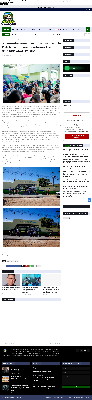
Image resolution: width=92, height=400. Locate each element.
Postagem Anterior (8, 343)
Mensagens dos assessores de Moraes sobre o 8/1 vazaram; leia (75, 150)
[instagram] (76, 202)
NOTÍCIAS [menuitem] (15, 30)
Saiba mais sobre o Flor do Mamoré (77, 136)
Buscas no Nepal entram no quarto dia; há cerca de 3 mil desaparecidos (46, 370)
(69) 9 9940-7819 (78, 120)
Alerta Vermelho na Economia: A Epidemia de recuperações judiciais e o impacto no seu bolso (76, 181)
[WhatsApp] (31, 266)
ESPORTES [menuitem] (41, 30)
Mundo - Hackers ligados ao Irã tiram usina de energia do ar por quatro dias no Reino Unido (76, 161)
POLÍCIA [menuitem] (23, 30)
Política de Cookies (66, 398)
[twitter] (76, 201)
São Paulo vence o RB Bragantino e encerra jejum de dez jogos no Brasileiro (46, 387)
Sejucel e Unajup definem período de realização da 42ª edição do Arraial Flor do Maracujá (31, 290)
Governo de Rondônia (17, 40)
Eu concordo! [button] (4, 4)
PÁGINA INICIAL (67, 105)
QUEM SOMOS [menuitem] (74, 30)
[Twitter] (23, 266)
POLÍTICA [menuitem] (32, 30)
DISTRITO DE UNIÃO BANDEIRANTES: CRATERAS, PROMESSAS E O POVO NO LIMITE (76, 155)
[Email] (35, 266)
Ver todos (57, 271)
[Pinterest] (27, 266)
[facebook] (76, 200)
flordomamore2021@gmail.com (74, 125)
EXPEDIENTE (76, 115)
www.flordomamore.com (81, 131)
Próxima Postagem (54, 343)
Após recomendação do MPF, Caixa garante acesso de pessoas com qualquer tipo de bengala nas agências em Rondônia (76, 194)
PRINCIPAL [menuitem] (6, 30)
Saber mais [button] (10, 3)
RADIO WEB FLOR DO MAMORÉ (71, 108)
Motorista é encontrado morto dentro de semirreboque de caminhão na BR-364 (35, 35)
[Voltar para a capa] (8, 19)
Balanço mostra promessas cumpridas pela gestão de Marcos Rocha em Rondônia (11, 289)
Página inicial (6, 40)
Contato (87, 398)
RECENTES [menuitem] (62, 30)
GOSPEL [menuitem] (49, 30)
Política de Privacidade (52, 398)
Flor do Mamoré (17, 398)
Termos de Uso (78, 398)
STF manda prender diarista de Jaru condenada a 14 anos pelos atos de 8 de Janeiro (46, 379)
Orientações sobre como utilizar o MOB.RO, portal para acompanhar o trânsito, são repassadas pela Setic (51, 290)
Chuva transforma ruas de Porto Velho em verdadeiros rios (75, 187)
